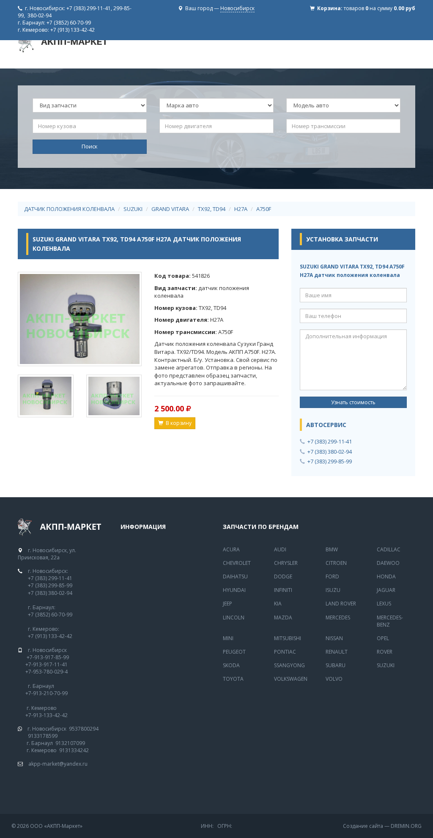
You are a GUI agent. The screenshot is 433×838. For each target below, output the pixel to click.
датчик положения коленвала (69, 209)
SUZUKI (133, 209)
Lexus (384, 603)
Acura (231, 549)
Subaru (335, 665)
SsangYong (289, 665)
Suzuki (386, 665)
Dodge (283, 576)
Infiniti (283, 590)
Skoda (231, 665)
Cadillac (388, 549)
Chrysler (286, 563)
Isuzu (333, 590)
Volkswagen (290, 678)
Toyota (233, 678)
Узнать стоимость (353, 402)
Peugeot (234, 651)
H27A (240, 209)
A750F (263, 209)
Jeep (227, 603)
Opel (383, 638)
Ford (332, 576)
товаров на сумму (379, 8)
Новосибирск (237, 8)
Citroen (336, 563)
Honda (386, 576)
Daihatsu (235, 576)
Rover (384, 651)
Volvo (334, 678)
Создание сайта (363, 826)
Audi (280, 549)
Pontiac (285, 651)
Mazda (283, 617)
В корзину (177, 423)
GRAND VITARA (170, 209)
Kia (278, 603)
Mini (228, 638)
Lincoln (233, 617)
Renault (337, 651)
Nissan (334, 638)
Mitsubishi (287, 638)
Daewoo (388, 563)
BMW (332, 549)
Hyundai (234, 590)
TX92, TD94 (211, 209)
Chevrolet (237, 563)
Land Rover (341, 603)
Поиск (90, 146)
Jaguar (386, 590)
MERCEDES (338, 617)
